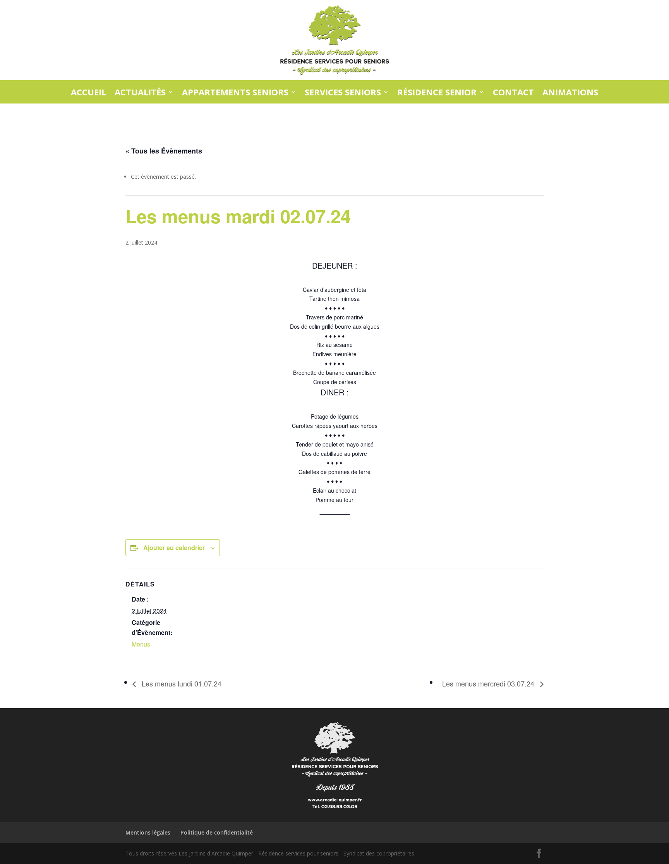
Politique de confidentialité (216, 832)
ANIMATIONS (570, 92)
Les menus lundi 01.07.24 (180, 683)
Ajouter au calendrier (174, 547)
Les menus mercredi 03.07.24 (489, 683)
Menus (141, 644)
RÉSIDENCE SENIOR (437, 92)
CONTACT (513, 92)
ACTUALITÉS (140, 92)
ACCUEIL (88, 92)
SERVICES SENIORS (343, 92)
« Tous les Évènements (163, 151)
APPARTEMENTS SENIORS (235, 92)
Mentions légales (147, 832)
